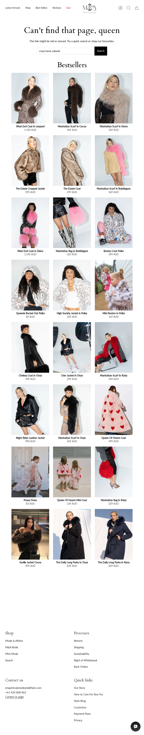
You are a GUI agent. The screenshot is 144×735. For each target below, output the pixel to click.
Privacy (78, 720)
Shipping (79, 647)
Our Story (79, 687)
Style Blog (80, 700)
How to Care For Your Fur (88, 694)
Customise (80, 707)
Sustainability (81, 653)
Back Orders (81, 666)
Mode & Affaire (14, 640)
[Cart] (137, 8)
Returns (78, 640)
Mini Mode (11, 653)
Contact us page (14, 696)
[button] (28, 8)
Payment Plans (82, 713)
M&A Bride (11, 647)
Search (100, 51)
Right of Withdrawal (85, 660)
